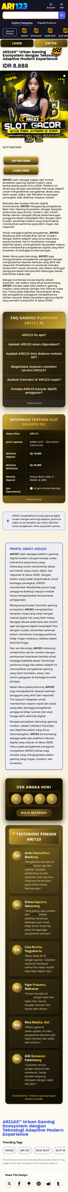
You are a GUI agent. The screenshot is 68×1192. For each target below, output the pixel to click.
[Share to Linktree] (29, 1183)
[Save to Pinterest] (39, 1183)
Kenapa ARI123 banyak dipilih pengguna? (34, 390)
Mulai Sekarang (34, 812)
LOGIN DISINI (21, 170)
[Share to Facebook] (19, 1183)
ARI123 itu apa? (34, 335)
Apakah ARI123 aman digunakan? (34, 344)
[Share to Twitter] (9, 1183)
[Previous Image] (3, 105)
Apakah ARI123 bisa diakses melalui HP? (34, 355)
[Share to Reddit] (48, 1183)
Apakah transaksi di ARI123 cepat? (34, 379)
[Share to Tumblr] (58, 1183)
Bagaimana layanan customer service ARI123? (34, 368)
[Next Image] (65, 105)
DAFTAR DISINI (21, 160)
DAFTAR (51, 43)
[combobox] (30, 15)
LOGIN (17, 43)
